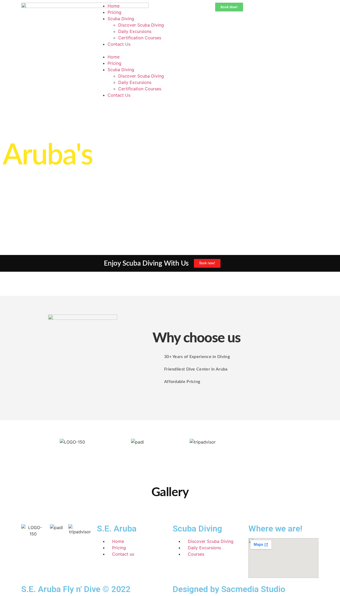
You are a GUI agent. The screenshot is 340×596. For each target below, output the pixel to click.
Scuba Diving (121, 18)
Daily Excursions (134, 31)
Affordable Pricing (182, 382)
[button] (132, 50)
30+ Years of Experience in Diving (197, 357)
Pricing (114, 12)
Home (114, 5)
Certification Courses (139, 37)
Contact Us (119, 44)
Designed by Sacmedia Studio (229, 589)
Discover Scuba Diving (141, 25)
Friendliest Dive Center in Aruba (196, 369)
